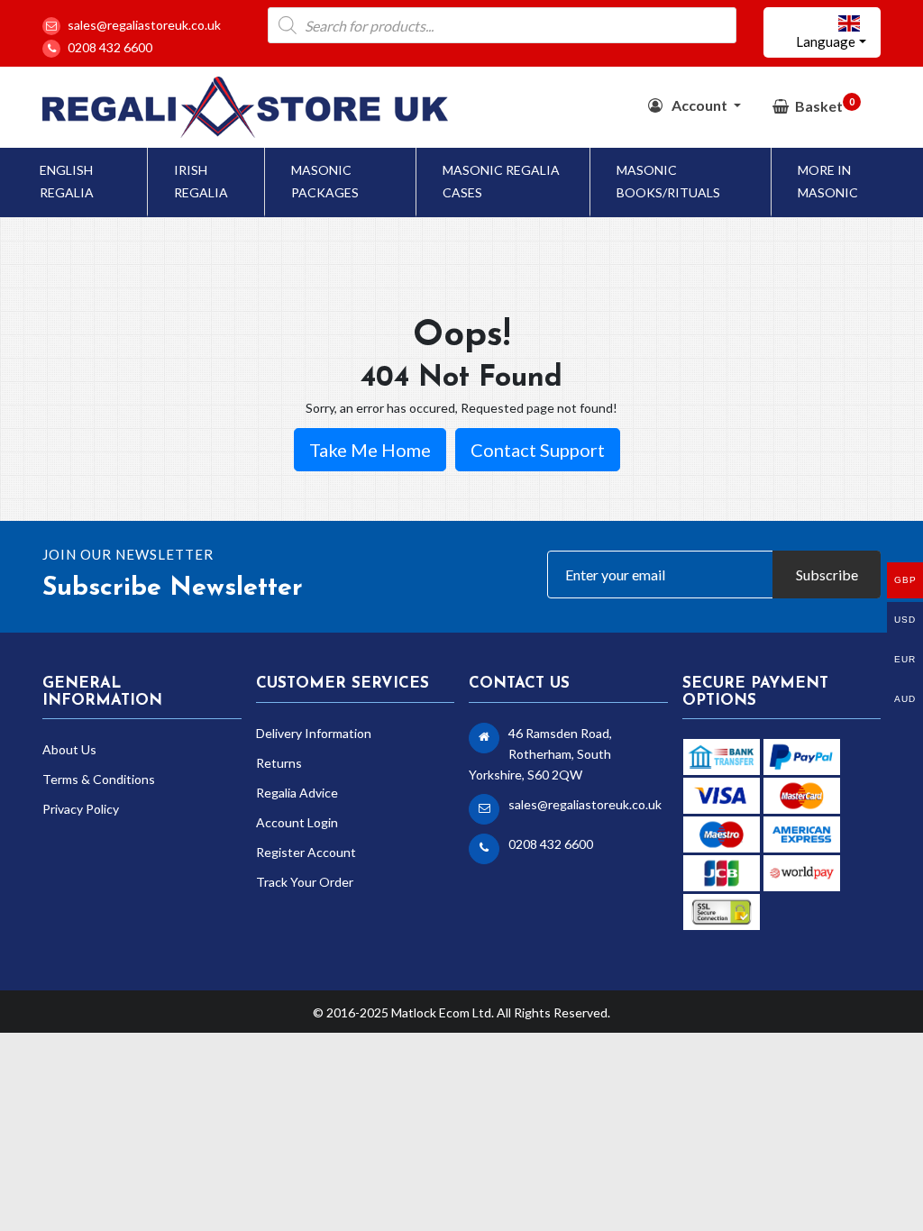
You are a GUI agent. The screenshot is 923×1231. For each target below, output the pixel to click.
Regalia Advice (297, 792)
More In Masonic (828, 181)
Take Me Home (370, 449)
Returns (279, 763)
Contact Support (538, 449)
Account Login (297, 822)
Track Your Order (304, 881)
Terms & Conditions (98, 779)
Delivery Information (313, 733)
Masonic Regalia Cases (501, 181)
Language (825, 41)
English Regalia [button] (67, 181)
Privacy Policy (80, 808)
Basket (824, 105)
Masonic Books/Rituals (668, 181)
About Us (69, 749)
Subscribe (827, 574)
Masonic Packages (325, 181)
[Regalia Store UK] (245, 106)
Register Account (306, 852)
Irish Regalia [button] (201, 181)
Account (699, 105)
